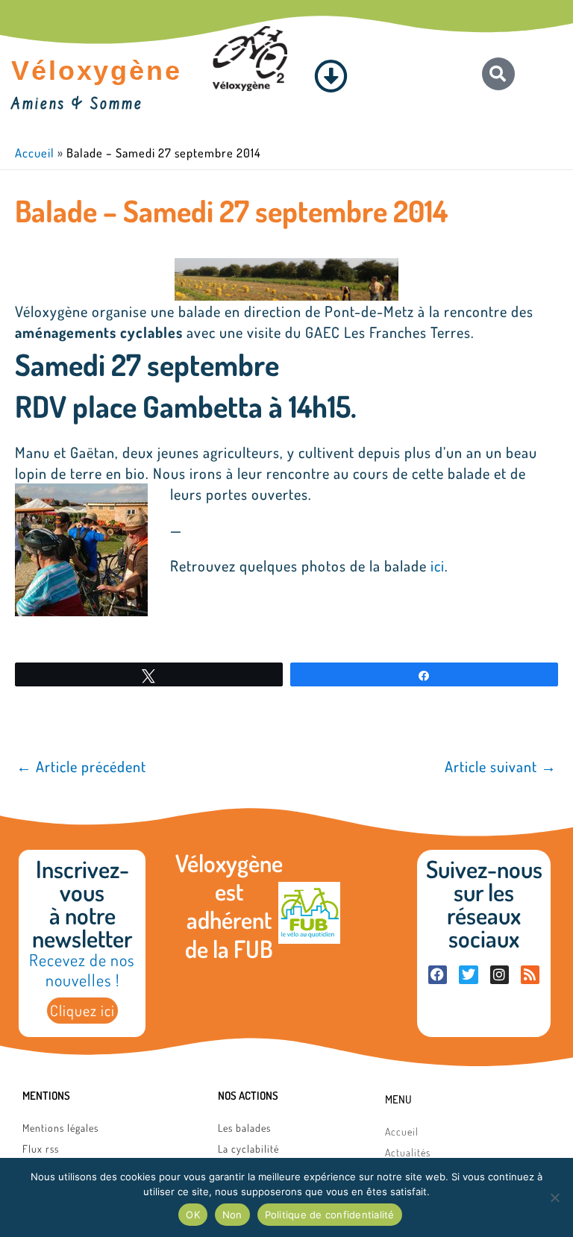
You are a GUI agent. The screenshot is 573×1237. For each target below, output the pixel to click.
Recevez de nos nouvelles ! (82, 969)
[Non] (554, 1197)
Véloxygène (96, 70)
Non (232, 1215)
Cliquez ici (82, 1010)
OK (193, 1215)
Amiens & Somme (77, 105)
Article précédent (81, 766)
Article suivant (501, 766)
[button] (331, 76)
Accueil (34, 152)
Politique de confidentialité (330, 1215)
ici (437, 565)
